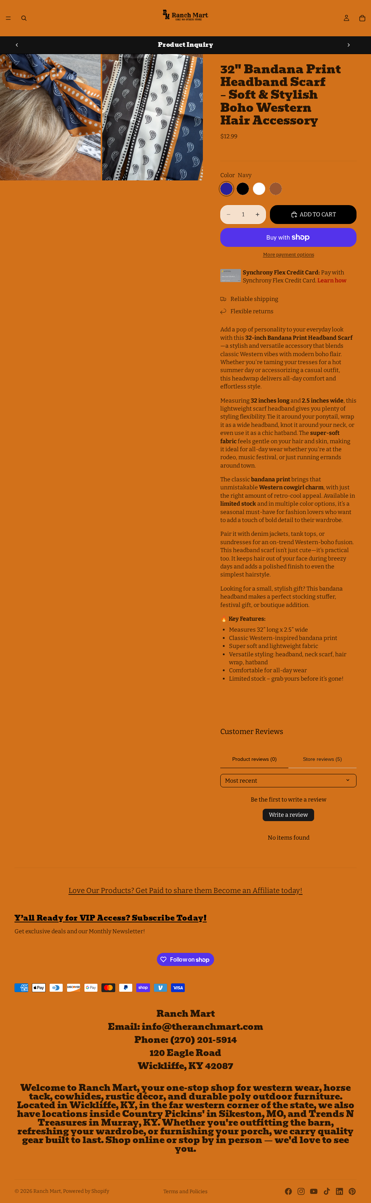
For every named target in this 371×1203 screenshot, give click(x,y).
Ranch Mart (47, 1191)
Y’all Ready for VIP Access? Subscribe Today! (110, 918)
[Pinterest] (352, 1191)
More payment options (288, 255)
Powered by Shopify (86, 1191)
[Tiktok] (326, 1191)
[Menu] (8, 18)
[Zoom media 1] (50, 117)
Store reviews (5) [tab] (322, 759)
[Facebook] (288, 1191)
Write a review (288, 814)
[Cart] (362, 18)
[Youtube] (313, 1191)
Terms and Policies (185, 1191)
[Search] (24, 18)
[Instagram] (301, 1191)
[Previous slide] (17, 45)
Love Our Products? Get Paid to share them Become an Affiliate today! (185, 890)
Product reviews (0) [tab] (254, 759)
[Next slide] (349, 45)
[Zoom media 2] (152, 117)
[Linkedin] (339, 1191)
